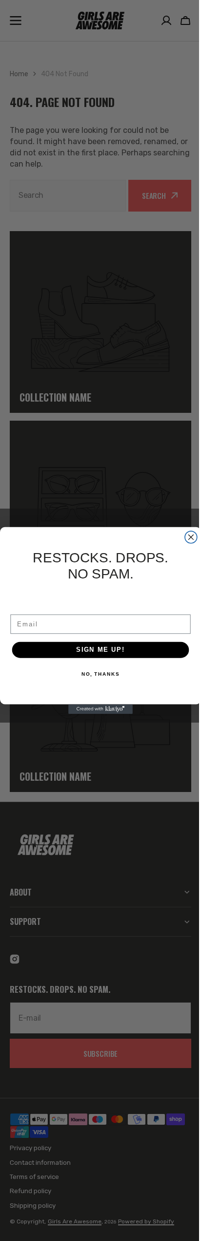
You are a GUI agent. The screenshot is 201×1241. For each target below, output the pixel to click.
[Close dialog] (187, 537)
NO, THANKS (97, 674)
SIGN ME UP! (97, 649)
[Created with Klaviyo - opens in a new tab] (97, 709)
